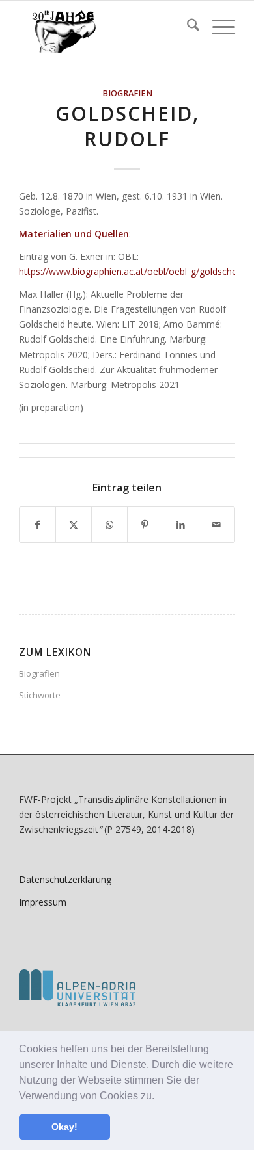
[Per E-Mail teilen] (216, 524)
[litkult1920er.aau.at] (105, 27)
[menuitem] (186, 27)
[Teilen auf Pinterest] (145, 524)
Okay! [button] (64, 1126)
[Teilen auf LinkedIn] (181, 524)
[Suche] (186, 27)
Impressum (42, 902)
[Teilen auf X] (73, 524)
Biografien (127, 93)
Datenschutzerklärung (65, 879)
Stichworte (40, 695)
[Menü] (217, 27)
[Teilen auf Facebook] (37, 524)
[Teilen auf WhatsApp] (109, 524)
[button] (159, 1097)
